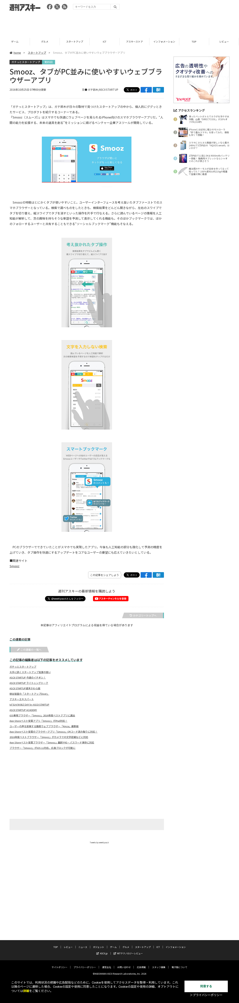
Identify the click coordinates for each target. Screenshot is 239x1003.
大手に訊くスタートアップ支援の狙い (30, 672)
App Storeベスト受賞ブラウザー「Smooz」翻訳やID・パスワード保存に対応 (52, 742)
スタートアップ (74, 41)
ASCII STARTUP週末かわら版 (25, 688)
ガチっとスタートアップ (25, 62)
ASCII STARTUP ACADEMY (23, 710)
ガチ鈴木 (93, 89)
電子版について (179, 967)
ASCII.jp (104, 953)
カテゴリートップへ (144, 615)
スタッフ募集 (158, 967)
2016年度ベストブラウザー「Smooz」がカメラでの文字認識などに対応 (49, 737)
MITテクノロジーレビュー (130, 953)
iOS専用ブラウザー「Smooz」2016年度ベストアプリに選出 (42, 715)
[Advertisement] (119, 23)
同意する (206, 986)
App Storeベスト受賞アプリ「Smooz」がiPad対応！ (38, 721)
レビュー (224, 41)
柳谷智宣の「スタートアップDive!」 (29, 693)
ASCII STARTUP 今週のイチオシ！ (28, 677)
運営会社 (106, 967)
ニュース (82, 947)
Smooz (14, 566)
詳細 (26, 991)
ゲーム (14, 41)
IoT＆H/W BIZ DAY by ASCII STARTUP (29, 704)
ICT (104, 41)
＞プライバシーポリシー (206, 995)
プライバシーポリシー (85, 967)
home (17, 52)
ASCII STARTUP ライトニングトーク (29, 683)
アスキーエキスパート (22, 699)
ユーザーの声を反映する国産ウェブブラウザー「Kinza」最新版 (44, 726)
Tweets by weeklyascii (99, 842)
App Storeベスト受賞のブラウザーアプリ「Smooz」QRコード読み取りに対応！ (53, 731)
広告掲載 (141, 967)
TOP (194, 41)
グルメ (44, 41)
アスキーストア (134, 41)
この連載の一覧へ (31, 649)
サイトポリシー (59, 967)
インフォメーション (164, 41)
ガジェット (98, 947)
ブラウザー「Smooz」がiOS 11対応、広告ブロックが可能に (42, 748)
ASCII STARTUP (108, 89)
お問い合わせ (124, 967)
